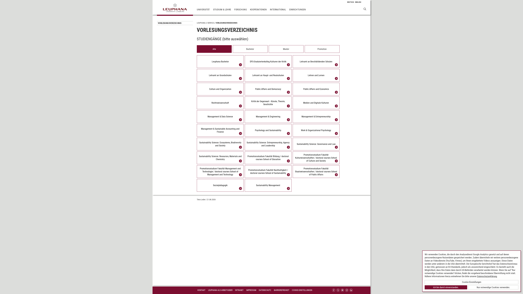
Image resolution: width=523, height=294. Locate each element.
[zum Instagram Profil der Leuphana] (346, 290)
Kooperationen (258, 9)
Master (286, 49)
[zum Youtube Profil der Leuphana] (342, 290)
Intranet (239, 290)
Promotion (322, 49)
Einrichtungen (297, 9)
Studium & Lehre (222, 9)
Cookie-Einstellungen (302, 290)
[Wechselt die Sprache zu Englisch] (358, 2)
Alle (214, 49)
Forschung (240, 9)
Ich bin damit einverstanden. (446, 287)
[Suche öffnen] (365, 9)
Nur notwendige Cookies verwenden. (493, 287)
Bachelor (250, 49)
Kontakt (201, 290)
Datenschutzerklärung (487, 276)
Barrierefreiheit (281, 290)
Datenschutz (265, 290)
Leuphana (201, 23)
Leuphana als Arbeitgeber (220, 290)
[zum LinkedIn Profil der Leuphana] (351, 290)
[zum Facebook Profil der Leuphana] (333, 290)
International (278, 9)
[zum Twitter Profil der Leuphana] (338, 290)
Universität (203, 9)
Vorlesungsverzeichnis (169, 23)
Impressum (251, 290)
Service (210, 23)
